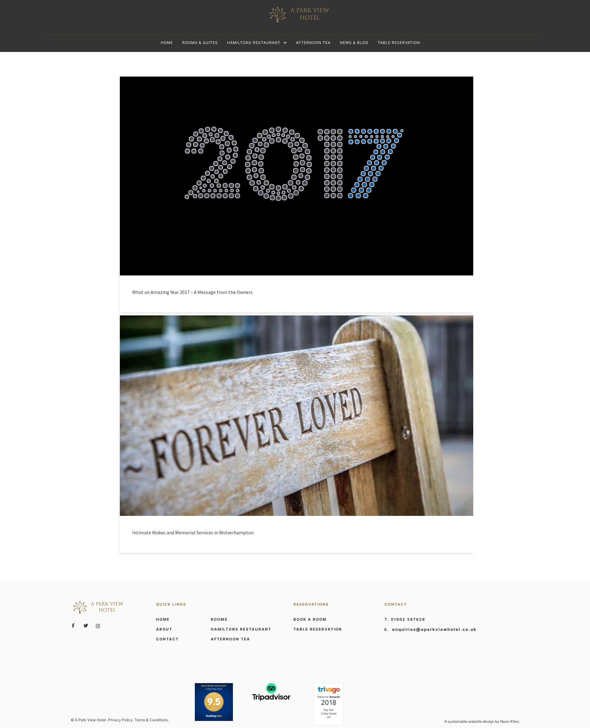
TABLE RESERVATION (317, 629)
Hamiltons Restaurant (254, 42)
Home (167, 42)
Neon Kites (509, 721)
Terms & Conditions (151, 720)
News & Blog (354, 42)
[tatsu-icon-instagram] (98, 625)
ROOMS (219, 619)
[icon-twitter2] (87, 625)
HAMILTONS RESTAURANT (241, 629)
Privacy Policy (120, 720)
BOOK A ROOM (310, 619)
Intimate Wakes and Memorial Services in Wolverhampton (193, 532)
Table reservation (399, 42)
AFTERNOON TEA (230, 639)
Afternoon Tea (313, 42)
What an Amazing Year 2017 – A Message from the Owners (192, 292)
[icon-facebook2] (75, 625)
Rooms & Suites (200, 42)
